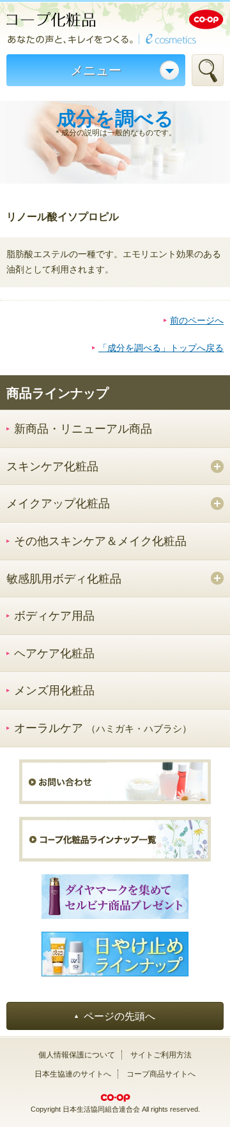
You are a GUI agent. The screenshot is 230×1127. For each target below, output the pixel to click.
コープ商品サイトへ (160, 1074)
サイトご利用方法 (161, 1054)
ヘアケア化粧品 (54, 653)
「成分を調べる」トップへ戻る (161, 348)
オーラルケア (103, 728)
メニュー (95, 70)
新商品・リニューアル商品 (83, 428)
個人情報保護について (76, 1054)
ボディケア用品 (54, 615)
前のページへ (197, 320)
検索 (207, 70)
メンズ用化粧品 (54, 690)
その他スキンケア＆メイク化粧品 (100, 541)
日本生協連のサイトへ (72, 1074)
